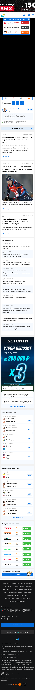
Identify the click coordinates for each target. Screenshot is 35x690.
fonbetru (17, 345)
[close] (29, 19)
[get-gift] (29, 15)
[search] (24, 15)
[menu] (33, 15)
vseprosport (3, 15)
